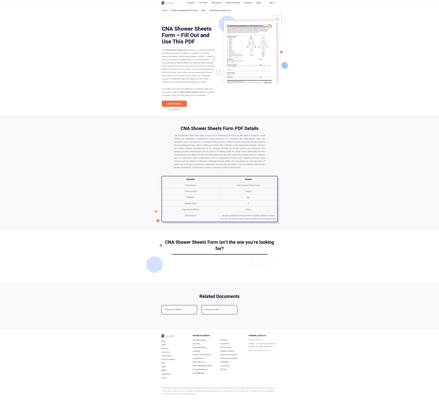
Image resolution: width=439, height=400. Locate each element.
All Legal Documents (200, 369)
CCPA (164, 367)
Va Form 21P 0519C (173, 310)
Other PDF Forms (199, 362)
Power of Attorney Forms (202, 355)
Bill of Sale (196, 344)
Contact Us (166, 352)
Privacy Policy (167, 356)
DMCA (164, 370)
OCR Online (224, 362)
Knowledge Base (199, 373)
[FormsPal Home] (168, 336)
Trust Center (225, 366)
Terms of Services (168, 359)
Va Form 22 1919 (212, 310)
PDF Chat (223, 369)
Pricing (164, 378)
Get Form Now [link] (174, 104)
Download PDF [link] (174, 109)
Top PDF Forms (198, 358)
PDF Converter (225, 347)
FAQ (163, 363)
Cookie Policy (166, 374)
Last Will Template (199, 340)
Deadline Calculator (227, 351)
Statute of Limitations (228, 355)
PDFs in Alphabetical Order (202, 366)
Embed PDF (224, 344)
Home (164, 10)
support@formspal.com (262, 350)
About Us (165, 348)
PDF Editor (224, 340)
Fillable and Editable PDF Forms (184, 10)
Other (203, 10)
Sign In (272, 3)
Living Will (196, 351)
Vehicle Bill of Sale (199, 347)
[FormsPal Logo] (168, 3)
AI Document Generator (229, 358)
